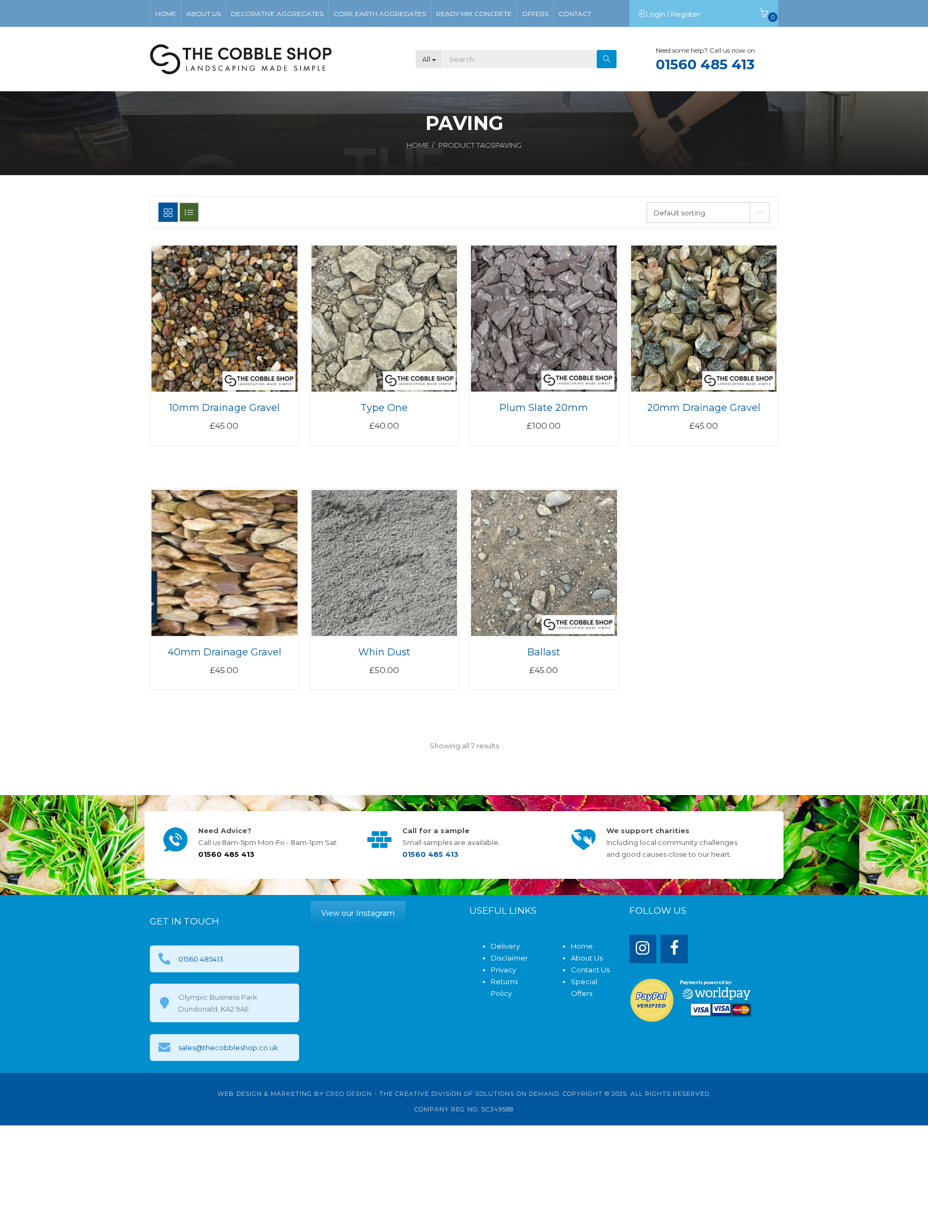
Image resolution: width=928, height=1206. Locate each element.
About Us (587, 958)
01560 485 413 (705, 64)
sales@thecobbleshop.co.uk (228, 1047)
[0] (763, 14)
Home (418, 145)
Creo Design (349, 1093)
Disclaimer (509, 958)
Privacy (503, 969)
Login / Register (674, 14)
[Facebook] (674, 949)
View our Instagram (358, 913)
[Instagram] (643, 949)
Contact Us (590, 969)
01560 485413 (200, 959)
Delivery (505, 946)
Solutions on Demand (517, 1093)
